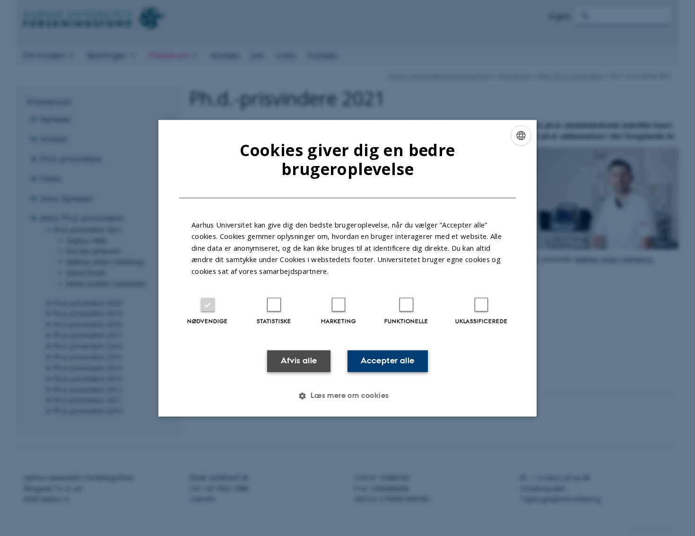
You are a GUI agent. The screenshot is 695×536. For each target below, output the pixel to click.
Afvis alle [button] (299, 361)
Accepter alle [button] (387, 361)
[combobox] (521, 135)
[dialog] (347, 268)
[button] (347, 395)
